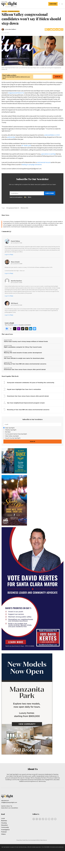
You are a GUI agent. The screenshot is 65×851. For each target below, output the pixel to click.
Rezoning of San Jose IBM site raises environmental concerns (25, 364)
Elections (4, 11)
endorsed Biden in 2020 (52, 135)
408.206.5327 (5, 800)
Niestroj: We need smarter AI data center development (23, 352)
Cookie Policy (25, 840)
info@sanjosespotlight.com (9, 802)
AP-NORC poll (26, 145)
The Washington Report (13, 11)
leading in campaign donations (32, 164)
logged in (15, 325)
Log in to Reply (9, 254)
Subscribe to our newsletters (9, 808)
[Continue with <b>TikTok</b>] (22, 328)
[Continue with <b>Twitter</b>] (14, 328)
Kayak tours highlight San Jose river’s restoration (24, 389)
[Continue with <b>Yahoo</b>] (18, 328)
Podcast (4, 832)
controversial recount (43, 162)
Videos (3, 834)
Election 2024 (24, 208)
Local (3, 818)
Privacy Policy (19, 840)
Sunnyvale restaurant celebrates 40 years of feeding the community (30, 382)
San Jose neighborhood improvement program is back (26, 403)
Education (4, 825)
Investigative (5, 829)
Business (4, 820)
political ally (11, 137)
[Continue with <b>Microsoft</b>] (26, 328)
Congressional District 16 (16, 93)
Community (5, 827)
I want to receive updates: (16, 197)
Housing (4, 823)
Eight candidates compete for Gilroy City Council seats (23, 347)
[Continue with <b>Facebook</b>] (6, 328)
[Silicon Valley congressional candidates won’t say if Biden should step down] (32, 50)
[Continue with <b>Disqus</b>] (34, 328)
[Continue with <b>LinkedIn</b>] (30, 328)
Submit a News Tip (6, 806)
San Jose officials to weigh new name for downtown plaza (24, 358)
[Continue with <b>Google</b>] (10, 328)
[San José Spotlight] (13, 4)
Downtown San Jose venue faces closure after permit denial (25, 369)
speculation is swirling (48, 154)
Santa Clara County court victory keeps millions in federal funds (26, 341)
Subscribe (52, 4)
